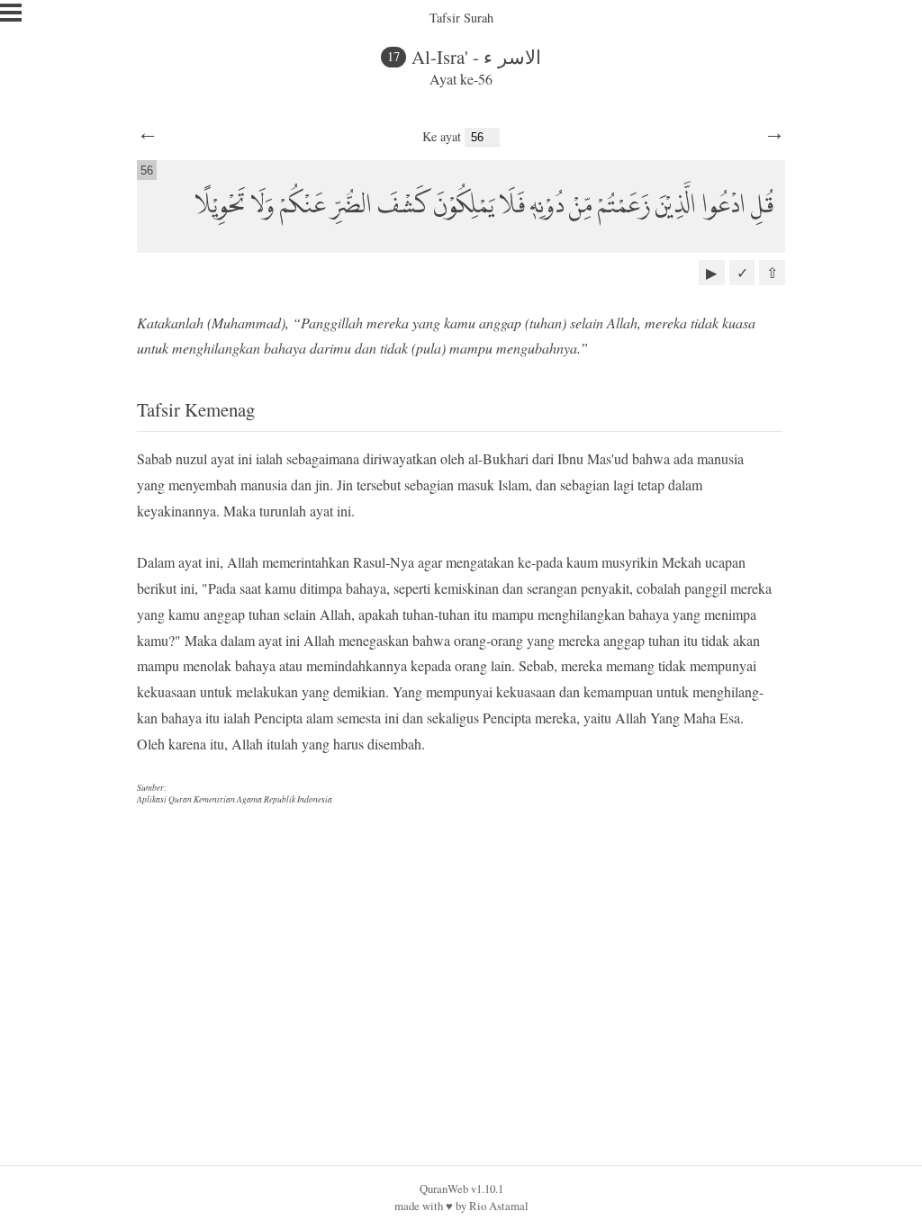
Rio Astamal (499, 1206)
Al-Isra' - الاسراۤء (476, 56)
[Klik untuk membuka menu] (11, 13)
